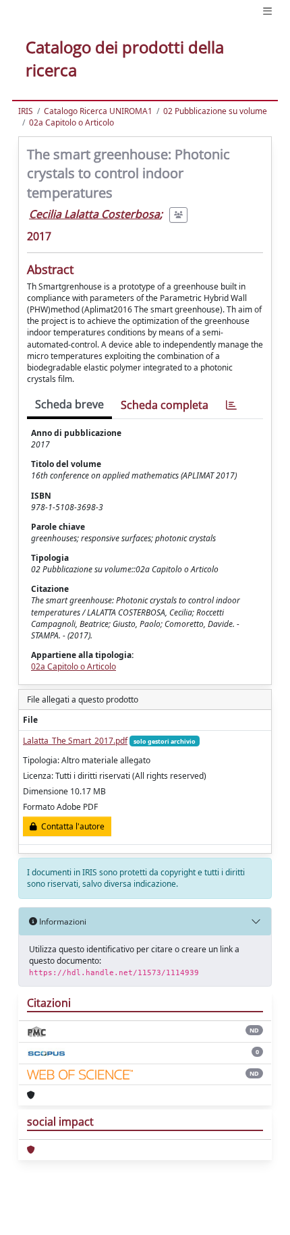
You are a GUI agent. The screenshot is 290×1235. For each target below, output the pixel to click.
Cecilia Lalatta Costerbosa (94, 214)
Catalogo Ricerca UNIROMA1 (98, 111)
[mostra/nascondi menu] (267, 11)
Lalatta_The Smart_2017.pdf (75, 740)
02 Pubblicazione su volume (215, 111)
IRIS (25, 111)
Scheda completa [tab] (164, 404)
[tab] (231, 405)
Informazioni (61, 921)
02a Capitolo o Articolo (71, 122)
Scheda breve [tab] (69, 404)
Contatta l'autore (71, 826)
